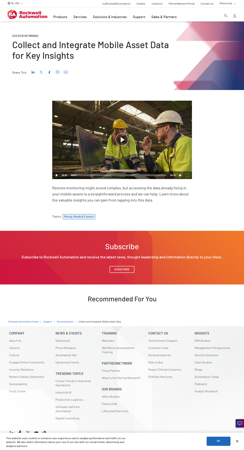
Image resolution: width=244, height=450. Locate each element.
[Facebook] (20, 432)
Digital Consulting (67, 418)
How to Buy (155, 362)
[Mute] (180, 175)
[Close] (237, 441)
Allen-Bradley (111, 396)
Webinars (108, 340)
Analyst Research (206, 391)
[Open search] (226, 16)
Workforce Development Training (118, 350)
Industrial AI (63, 392)
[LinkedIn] (12, 432)
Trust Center (17, 391)
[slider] (118, 175)
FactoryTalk (109, 403)
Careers (14, 348)
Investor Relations (21, 369)
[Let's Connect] (240, 423)
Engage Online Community (26, 362)
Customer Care (158, 348)
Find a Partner (111, 370)
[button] (122, 139)
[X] (28, 432)
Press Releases (65, 348)
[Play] (56, 175)
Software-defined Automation (67, 409)
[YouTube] (36, 432)
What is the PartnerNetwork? (121, 378)
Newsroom (62, 340)
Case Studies (203, 362)
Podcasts (201, 384)
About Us (15, 340)
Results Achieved (206, 355)
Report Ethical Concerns (164, 369)
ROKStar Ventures (160, 376)
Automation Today (207, 376)
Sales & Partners (164, 17)
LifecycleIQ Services (115, 411)
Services (80, 17)
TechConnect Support (163, 340)
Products (60, 17)
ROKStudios (203, 340)
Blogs (198, 369)
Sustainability (18, 384)
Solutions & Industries (110, 17)
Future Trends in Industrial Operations (73, 383)
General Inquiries (159, 355)
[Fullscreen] (187, 175)
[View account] (234, 16)
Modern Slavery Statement (26, 376)
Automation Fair (66, 355)
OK (218, 441)
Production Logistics (69, 399)
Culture (14, 355)
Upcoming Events (67, 362)
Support (139, 17)
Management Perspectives (212, 348)
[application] (122, 140)
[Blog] (44, 432)
